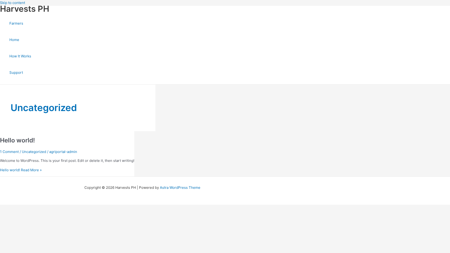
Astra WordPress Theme (180, 187)
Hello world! (17, 140)
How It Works (20, 56)
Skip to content (12, 2)
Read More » (21, 170)
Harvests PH (24, 9)
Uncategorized (34, 151)
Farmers (16, 23)
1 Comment (9, 151)
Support (16, 72)
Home (14, 39)
